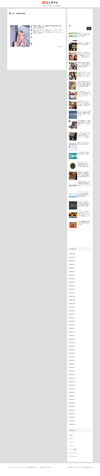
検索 (70, 25)
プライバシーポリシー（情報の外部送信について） (28, 467)
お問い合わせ (48, 467)
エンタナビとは (12, 467)
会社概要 (42, 467)
